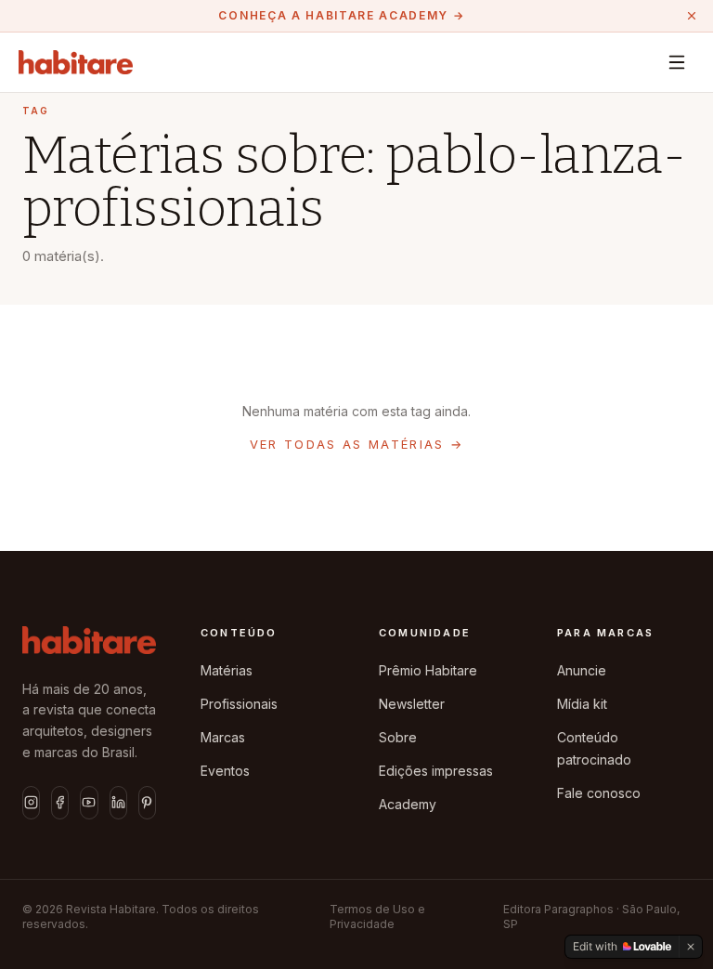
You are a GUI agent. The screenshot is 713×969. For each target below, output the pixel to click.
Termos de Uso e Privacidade (377, 916)
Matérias (227, 670)
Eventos (225, 771)
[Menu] (676, 62)
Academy (407, 804)
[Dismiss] (691, 947)
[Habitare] (76, 62)
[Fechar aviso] (691, 16)
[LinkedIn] (118, 802)
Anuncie (581, 670)
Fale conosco (599, 793)
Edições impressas (436, 771)
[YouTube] (88, 802)
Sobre (398, 737)
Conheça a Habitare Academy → (341, 15)
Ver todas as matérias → (357, 444)
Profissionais (239, 704)
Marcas (223, 737)
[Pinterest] (147, 802)
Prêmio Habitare (428, 670)
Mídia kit (582, 704)
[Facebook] (60, 802)
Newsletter (412, 704)
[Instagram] (31, 802)
